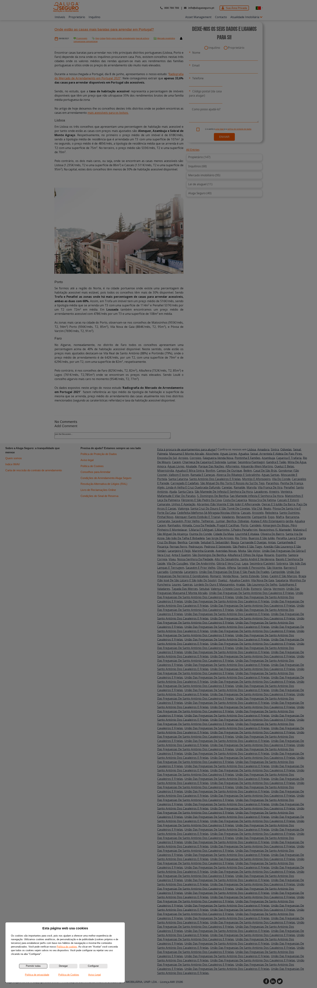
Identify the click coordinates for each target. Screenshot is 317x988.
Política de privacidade (37, 974)
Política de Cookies (68, 974)
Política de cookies (67, 946)
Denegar (63, 966)
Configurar (93, 966)
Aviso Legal (94, 974)
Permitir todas (33, 966)
